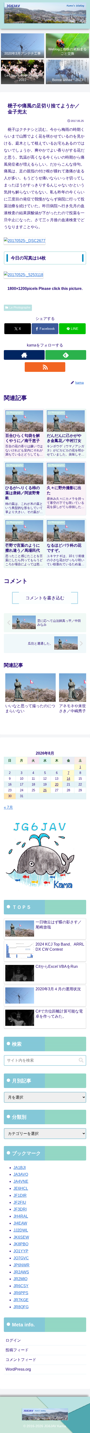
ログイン (13, 1340)
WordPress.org (18, 1369)
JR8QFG (21, 1307)
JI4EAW (20, 1223)
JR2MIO (20, 1279)
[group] (30, 695)
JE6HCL (20, 1188)
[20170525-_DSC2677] (24, 241)
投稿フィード (17, 1350)
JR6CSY (21, 1286)
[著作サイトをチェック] (24, 355)
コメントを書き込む (44, 597)
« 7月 (8, 807)
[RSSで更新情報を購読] (45, 367)
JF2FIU (19, 1202)
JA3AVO (20, 1174)
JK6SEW (21, 1237)
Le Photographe (19, 307)
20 (56, 784)
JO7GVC (21, 1258)
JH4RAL (20, 1216)
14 (68, 778)
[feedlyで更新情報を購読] (65, 355)
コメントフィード (21, 1360)
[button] (78, 695)
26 (45, 790)
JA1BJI (19, 1168)
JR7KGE (21, 1300)
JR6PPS (20, 1293)
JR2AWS (21, 1272)
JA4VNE (20, 1181)
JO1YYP (20, 1251)
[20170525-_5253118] (23, 275)
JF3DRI (20, 1209)
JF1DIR (20, 1195)
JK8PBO (20, 1244)
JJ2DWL (20, 1230)
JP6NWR (21, 1265)
